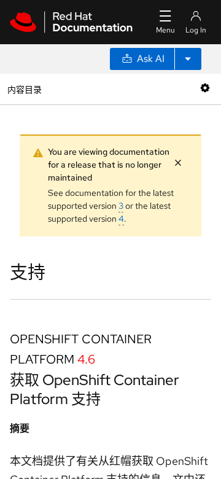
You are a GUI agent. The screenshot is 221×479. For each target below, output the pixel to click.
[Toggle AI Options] (187, 59)
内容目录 (24, 88)
